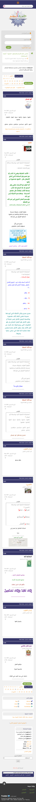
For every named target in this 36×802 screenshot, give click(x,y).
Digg (16, 701)
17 (7, 81)
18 (5, 81)
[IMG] (27, 746)
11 (22, 81)
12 (19, 81)
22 (14, 84)
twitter (15, 704)
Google (15, 707)
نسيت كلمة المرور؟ (26, 48)
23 (12, 84)
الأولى (12, 76)
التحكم (24, 790)
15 (12, 81)
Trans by (27, 800)
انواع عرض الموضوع (10, 87)
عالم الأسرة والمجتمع (20, 775)
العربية (17, 717)
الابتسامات (28, 744)
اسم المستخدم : (25, 33)
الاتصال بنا (28, 775)
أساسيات (30, 717)
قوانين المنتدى (27, 751)
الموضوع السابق (22, 723)
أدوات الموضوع (21, 87)
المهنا (20, 717)
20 (19, 84)
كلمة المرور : (26, 39)
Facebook (28, 704)
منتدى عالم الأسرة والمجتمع (20, 54)
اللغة (24, 717)
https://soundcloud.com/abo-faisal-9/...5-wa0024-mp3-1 (18, 130)
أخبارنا (4, 54)
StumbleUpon (27, 707)
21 (17, 84)
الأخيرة (6, 84)
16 (9, 81)
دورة (13, 717)
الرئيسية (31, 790)
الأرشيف (12, 775)
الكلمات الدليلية (29, 714)
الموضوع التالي (13, 723)
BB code (29, 742)
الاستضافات (24, 56)
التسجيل (31, 792)
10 (4, 78)
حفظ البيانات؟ (26, 46)
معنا (27, 717)
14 (14, 81)
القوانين (23, 792)
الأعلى (7, 775)
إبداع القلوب (27, 448)
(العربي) (29, 484)
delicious (29, 701)
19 (22, 84)
